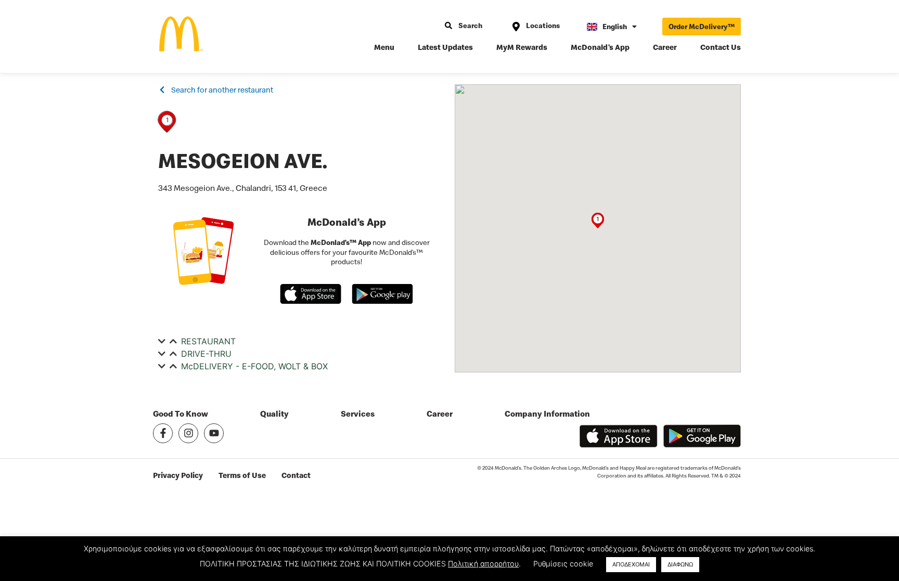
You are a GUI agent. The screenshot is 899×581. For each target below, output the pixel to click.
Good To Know (180, 414)
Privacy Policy (178, 475)
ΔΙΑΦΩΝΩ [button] (680, 564)
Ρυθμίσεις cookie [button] (563, 563)
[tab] (301, 341)
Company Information (547, 414)
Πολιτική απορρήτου (483, 563)
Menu (384, 47)
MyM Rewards (521, 47)
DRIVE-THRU (206, 353)
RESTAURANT (208, 341)
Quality (274, 414)
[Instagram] (188, 433)
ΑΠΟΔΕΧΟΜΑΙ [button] (631, 564)
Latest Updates (445, 47)
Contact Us (720, 47)
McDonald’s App (600, 47)
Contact (296, 475)
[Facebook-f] (163, 433)
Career (665, 47)
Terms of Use (242, 475)
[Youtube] (214, 433)
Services (358, 414)
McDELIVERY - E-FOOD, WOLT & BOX (254, 366)
